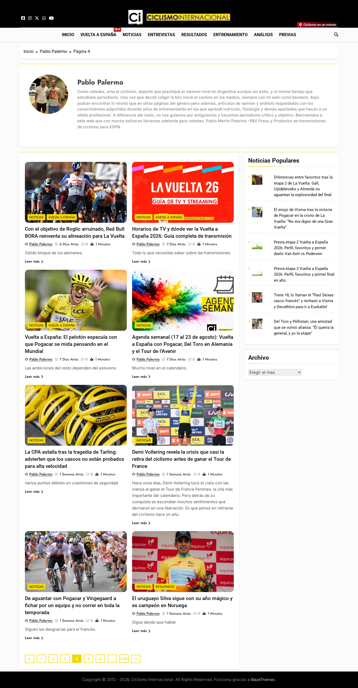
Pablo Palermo (40, 244)
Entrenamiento (230, 34)
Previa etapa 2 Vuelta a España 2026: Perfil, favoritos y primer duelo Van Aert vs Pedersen (301, 248)
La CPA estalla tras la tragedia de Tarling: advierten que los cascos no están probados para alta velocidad (74, 459)
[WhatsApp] (44, 18)
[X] (37, 18)
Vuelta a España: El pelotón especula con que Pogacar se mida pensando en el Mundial (71, 344)
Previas (287, 34)
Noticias (132, 34)
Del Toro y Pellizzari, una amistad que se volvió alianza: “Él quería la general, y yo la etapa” (304, 327)
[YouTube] (51, 18)
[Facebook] (23, 18)
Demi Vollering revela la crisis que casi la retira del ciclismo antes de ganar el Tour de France (181, 459)
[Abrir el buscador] (336, 34)
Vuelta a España (100, 32)
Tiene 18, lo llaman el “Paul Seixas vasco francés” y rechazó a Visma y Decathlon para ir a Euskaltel (304, 301)
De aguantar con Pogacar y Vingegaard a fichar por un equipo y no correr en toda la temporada (72, 605)
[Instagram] (29, 18)
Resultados (194, 34)
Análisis (263, 34)
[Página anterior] (29, 659)
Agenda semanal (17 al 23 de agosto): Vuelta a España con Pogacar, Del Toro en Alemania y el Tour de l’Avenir (182, 344)
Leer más (32, 261)
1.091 (124, 659)
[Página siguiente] (135, 659)
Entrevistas (161, 34)
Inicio (68, 34)
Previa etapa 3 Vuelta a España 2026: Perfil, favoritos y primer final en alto (304, 274)
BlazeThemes (263, 679)
